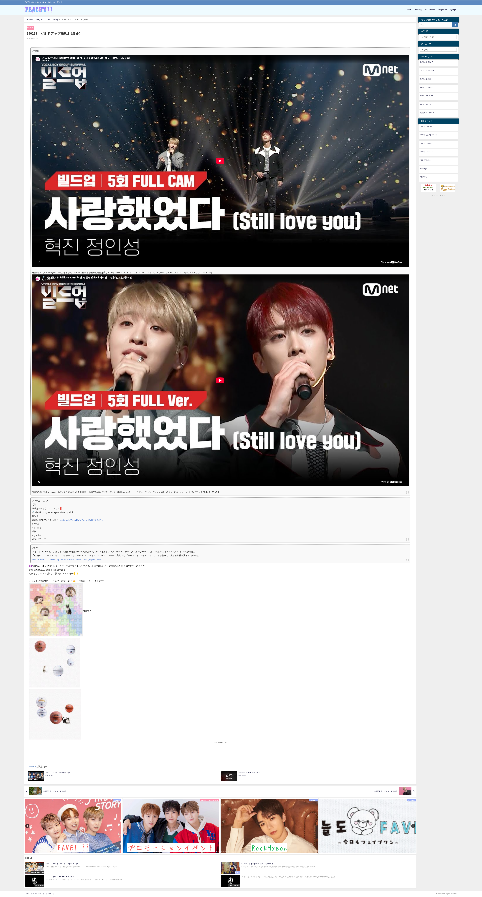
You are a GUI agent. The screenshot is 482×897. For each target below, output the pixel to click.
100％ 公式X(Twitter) (428, 135)
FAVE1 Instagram (427, 87)
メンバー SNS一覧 (427, 70)
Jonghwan (442, 10)
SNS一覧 (418, 10)
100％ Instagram (427, 143)
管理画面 (423, 177)
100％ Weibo (425, 160)
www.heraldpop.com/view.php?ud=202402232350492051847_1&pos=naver (66, 559)
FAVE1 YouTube (426, 96)
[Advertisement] (220, 749)
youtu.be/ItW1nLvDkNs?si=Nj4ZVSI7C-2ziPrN (81, 520)
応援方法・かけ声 (427, 112)
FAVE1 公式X (425, 79)
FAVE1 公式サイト (427, 62)
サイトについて (48, 893)
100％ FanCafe (426, 126)
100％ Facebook (426, 152)
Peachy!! (423, 169)
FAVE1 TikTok (425, 104)
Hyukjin (453, 10)
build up (30, 28)
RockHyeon (430, 10)
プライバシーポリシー (33, 893)
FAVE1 (409, 10)
